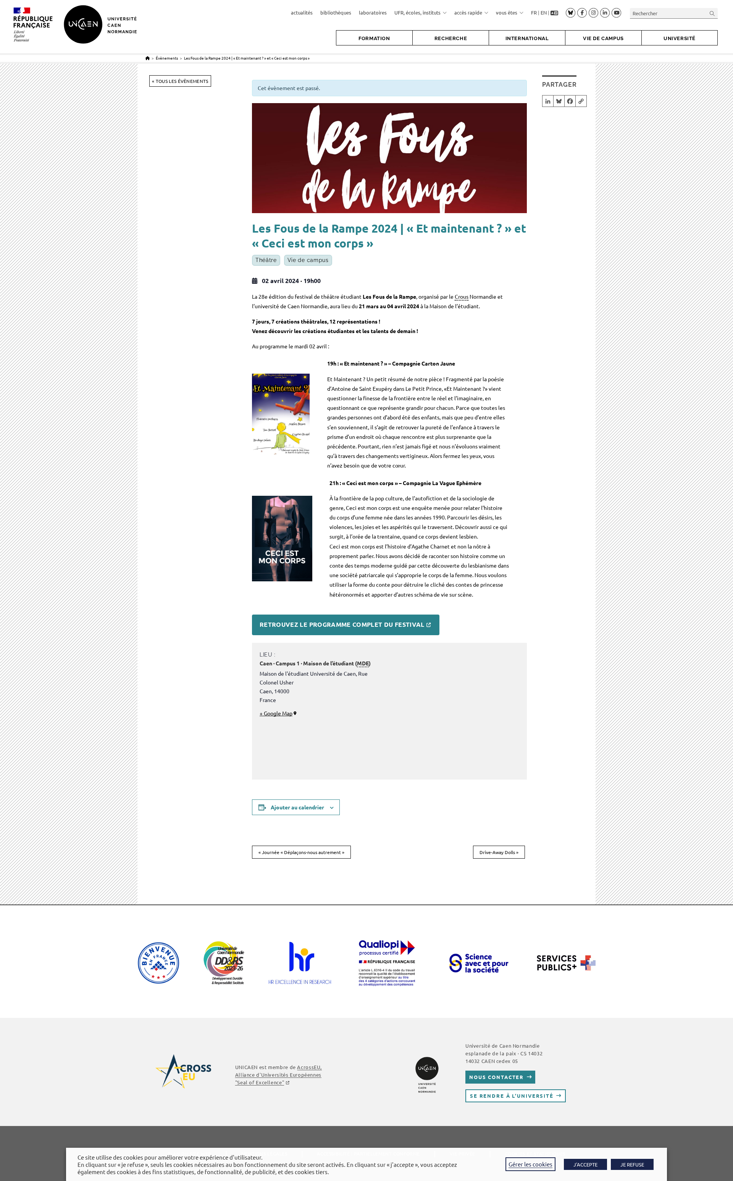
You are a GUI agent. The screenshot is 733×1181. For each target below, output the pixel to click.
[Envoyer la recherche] (712, 13)
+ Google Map (276, 713)
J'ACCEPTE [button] (585, 1164)
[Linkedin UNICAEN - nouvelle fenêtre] (605, 13)
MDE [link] (363, 663)
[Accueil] (147, 58)
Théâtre (266, 260)
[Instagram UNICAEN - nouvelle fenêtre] (593, 13)
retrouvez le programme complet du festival (342, 624)
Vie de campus (308, 260)
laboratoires (373, 12)
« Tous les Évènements (180, 81)
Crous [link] (461, 296)
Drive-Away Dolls (499, 852)
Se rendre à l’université (512, 1095)
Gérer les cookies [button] (530, 1164)
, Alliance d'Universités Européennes (278, 1075)
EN (544, 12)
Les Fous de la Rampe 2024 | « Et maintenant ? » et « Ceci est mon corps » (247, 58)
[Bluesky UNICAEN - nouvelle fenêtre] (570, 13)
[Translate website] (554, 12)
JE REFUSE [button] (632, 1164)
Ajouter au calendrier (297, 807)
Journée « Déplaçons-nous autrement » (301, 852)
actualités (302, 12)
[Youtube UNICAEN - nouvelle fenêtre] (616, 13)
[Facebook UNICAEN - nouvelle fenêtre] (582, 13)
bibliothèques (335, 12)
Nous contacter (496, 1077)
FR (534, 12)
